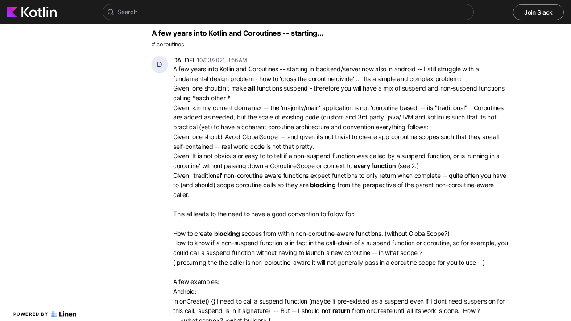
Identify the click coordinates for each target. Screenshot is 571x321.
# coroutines (168, 44)
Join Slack (538, 12)
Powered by (31, 314)
